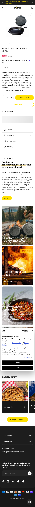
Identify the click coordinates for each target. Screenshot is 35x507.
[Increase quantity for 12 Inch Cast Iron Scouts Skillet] (11, 97)
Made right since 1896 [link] (15, 273)
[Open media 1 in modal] (30, 14)
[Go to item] (9, 44)
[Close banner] (32, 330)
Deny (17, 367)
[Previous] (3, 2)
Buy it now (18, 104)
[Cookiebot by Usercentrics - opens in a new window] (20, 331)
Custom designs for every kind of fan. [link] (17, 239)
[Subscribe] (30, 473)
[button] (29, 502)
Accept (17, 362)
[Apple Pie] (15, 397)
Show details (26, 358)
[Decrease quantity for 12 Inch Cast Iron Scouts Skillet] (4, 97)
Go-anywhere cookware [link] (13, 308)
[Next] (32, 2)
